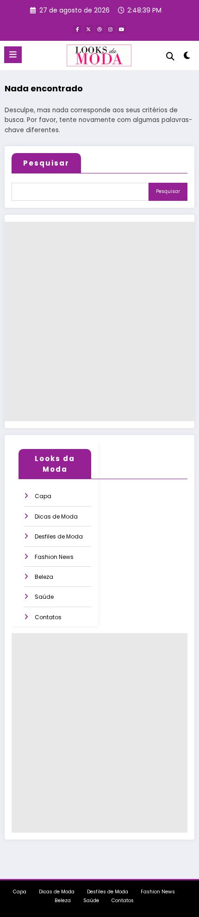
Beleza (44, 577)
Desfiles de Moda (59, 536)
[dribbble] (99, 29)
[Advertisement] (99, 321)
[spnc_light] (187, 57)
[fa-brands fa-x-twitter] (88, 29)
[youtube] (122, 29)
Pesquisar (46, 163)
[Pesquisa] (170, 56)
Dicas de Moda (56, 516)
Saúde (44, 597)
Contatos (48, 617)
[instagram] (110, 29)
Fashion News (54, 557)
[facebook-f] (77, 29)
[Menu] (13, 54)
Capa (43, 496)
